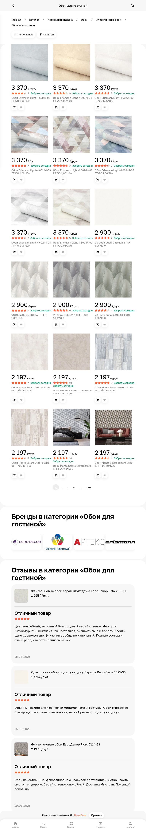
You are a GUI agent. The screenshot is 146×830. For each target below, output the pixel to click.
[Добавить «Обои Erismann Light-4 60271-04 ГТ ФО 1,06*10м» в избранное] (63, 107)
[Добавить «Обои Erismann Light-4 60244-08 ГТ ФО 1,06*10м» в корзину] (56, 180)
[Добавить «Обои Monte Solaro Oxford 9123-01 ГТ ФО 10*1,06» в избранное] (21, 400)
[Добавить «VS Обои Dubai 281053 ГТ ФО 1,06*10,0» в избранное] (105, 324)
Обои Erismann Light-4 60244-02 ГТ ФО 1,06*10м (72, 244)
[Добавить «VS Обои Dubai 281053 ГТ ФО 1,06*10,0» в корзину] (98, 324)
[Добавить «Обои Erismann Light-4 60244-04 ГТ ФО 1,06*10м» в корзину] (14, 252)
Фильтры (48, 34)
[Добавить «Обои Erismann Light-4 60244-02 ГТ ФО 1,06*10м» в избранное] (63, 252)
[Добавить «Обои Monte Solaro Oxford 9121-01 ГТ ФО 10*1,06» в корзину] (14, 475)
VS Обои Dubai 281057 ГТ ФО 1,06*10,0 (28, 316)
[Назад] (13, 5)
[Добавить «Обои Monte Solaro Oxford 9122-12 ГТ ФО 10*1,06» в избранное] (63, 400)
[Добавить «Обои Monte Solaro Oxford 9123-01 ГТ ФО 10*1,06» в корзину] (14, 400)
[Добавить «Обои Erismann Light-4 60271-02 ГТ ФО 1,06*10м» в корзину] (98, 107)
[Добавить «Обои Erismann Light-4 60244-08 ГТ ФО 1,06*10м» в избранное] (63, 180)
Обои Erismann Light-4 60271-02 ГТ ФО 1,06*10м (114, 99)
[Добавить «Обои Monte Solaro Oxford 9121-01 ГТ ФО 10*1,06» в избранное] (21, 475)
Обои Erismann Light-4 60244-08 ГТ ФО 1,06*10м (72, 172)
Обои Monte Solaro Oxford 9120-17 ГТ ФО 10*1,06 (72, 467)
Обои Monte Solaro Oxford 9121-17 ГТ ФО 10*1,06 (114, 389)
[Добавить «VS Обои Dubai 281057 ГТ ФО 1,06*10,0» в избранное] (21, 324)
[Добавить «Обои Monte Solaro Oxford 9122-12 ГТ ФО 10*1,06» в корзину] (56, 400)
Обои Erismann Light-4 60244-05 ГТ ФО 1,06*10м (114, 172)
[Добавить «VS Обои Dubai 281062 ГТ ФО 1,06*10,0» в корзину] (98, 252)
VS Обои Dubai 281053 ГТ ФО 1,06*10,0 (112, 316)
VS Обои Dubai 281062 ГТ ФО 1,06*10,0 (112, 244)
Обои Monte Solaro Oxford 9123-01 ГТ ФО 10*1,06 (30, 389)
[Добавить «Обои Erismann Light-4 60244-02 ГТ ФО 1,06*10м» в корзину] (56, 252)
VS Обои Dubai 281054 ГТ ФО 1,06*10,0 (70, 316)
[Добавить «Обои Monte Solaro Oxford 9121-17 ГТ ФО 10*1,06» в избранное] (105, 400)
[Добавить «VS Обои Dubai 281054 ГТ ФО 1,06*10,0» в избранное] (63, 324)
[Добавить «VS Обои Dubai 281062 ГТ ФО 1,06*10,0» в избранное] (105, 252)
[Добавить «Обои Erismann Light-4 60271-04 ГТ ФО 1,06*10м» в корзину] (56, 107)
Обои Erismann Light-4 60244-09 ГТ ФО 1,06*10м (31, 172)
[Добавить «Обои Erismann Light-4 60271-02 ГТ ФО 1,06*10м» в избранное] (105, 107)
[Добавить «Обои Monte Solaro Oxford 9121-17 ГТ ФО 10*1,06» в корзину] (98, 400)
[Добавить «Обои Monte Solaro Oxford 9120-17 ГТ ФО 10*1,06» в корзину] (56, 475)
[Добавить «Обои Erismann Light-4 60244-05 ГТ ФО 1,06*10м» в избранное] (105, 180)
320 (88, 487)
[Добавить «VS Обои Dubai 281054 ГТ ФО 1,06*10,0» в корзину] (56, 324)
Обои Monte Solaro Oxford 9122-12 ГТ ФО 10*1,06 (72, 392)
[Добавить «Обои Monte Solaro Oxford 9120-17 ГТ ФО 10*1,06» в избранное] (63, 475)
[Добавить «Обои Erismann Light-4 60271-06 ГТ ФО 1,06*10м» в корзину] (14, 107)
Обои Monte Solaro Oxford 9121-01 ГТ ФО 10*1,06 (30, 464)
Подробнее (80, 815)
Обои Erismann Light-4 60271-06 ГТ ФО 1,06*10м (30, 99)
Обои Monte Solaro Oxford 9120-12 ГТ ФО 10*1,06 (114, 464)
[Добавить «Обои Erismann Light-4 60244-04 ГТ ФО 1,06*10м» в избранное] (21, 252)
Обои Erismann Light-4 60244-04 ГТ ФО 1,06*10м (31, 244)
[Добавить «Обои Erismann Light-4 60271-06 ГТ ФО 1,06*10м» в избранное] (21, 107)
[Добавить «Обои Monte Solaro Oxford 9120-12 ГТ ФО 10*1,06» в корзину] (98, 475)
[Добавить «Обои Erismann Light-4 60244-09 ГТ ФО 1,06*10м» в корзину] (14, 180)
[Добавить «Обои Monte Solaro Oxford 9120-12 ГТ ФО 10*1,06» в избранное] (105, 475)
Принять (96, 815)
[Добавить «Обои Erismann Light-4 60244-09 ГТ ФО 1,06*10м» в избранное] (21, 180)
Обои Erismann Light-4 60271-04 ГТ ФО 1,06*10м (72, 99)
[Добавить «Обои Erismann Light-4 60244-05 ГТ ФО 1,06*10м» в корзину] (98, 180)
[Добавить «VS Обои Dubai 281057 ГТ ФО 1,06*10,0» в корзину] (14, 324)
